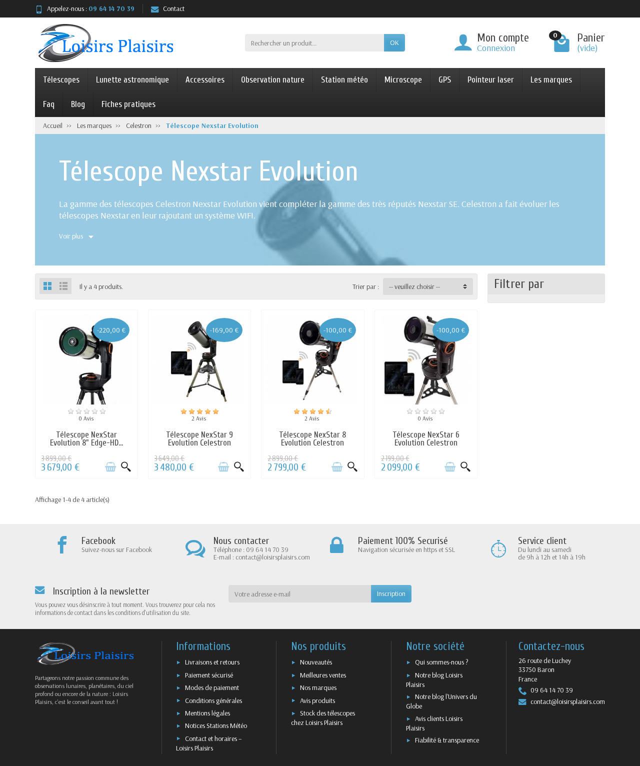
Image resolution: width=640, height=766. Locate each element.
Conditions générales (213, 700)
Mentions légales (207, 713)
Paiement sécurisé (209, 675)
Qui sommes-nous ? (441, 662)
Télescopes (61, 79)
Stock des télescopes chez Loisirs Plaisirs (323, 717)
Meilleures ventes (323, 675)
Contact (173, 8)
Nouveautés (316, 662)
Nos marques (318, 687)
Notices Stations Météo (216, 725)
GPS (444, 79)
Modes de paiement (212, 687)
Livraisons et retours (212, 662)
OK (394, 42)
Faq (48, 104)
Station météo (344, 79)
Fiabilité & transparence (447, 740)
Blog (78, 104)
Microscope (403, 79)
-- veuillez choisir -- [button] (414, 286)
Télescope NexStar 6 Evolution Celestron (426, 439)
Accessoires (205, 79)
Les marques (551, 79)
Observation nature (272, 79)
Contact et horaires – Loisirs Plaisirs (209, 743)
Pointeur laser (491, 79)
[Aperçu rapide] (126, 467)
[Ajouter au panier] (110, 467)
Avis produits (317, 700)
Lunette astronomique (132, 79)
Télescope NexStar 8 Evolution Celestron (312, 439)
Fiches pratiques (129, 104)
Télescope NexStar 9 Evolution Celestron (199, 439)
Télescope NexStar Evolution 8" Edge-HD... (86, 439)
